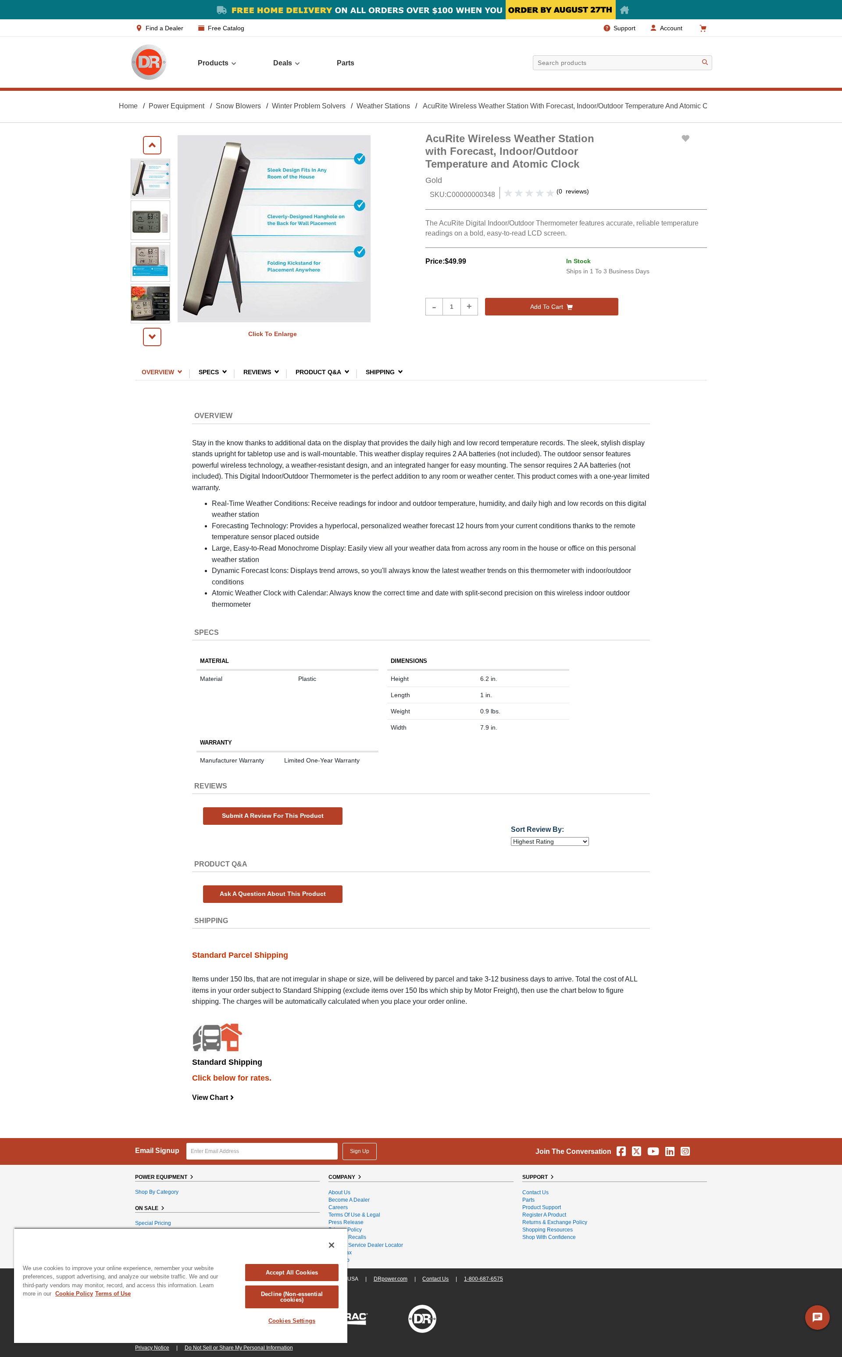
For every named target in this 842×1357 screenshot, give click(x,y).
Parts (528, 1200)
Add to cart (546, 306)
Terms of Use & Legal (354, 1215)
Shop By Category (156, 1192)
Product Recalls (347, 1237)
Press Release (346, 1222)
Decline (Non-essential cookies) (292, 1297)
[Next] (152, 337)
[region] (180, 1285)
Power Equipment (176, 106)
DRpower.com (390, 1279)
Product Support (541, 1207)
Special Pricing (153, 1223)
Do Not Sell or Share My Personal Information (239, 1348)
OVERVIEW (158, 372)
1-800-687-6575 (483, 1279)
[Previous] (152, 145)
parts (345, 63)
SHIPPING (380, 372)
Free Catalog (226, 28)
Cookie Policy (74, 1293)
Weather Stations (383, 106)
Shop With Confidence (549, 1237)
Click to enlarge (272, 333)
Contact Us (535, 1192)
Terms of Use (113, 1293)
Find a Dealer (164, 28)
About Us (339, 1192)
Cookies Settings (291, 1321)
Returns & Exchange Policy (554, 1222)
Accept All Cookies (292, 1272)
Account (671, 28)
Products (213, 63)
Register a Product (544, 1215)
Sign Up (359, 1151)
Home (128, 106)
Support (624, 28)
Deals (282, 63)
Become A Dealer (349, 1200)
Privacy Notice (152, 1348)
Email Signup (157, 1150)
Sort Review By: (537, 829)
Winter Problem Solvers (309, 106)
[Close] (331, 1245)
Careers (338, 1207)
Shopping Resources (547, 1230)
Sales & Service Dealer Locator (365, 1245)
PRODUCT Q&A (318, 372)
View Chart (213, 1097)
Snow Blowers (238, 106)
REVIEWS (257, 372)
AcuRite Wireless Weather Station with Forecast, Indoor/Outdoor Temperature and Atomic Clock (572, 106)
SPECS (209, 372)
